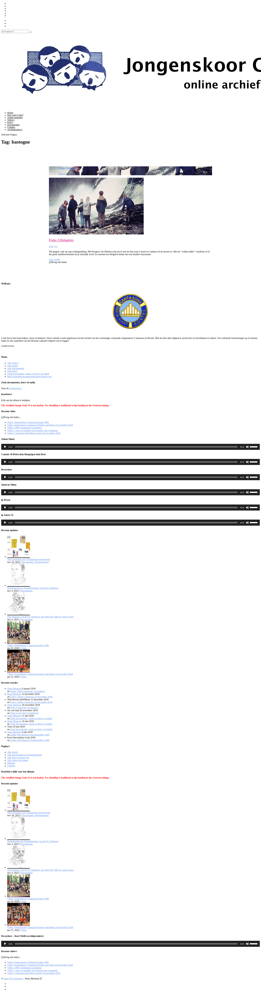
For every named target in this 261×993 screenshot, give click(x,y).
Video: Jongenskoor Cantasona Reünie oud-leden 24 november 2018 (40, 425)
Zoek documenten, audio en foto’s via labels (28, 13)
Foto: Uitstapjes (68, 168)
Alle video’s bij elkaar (17, 760)
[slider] (254, 446)
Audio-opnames (15, 117)
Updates (11, 127)
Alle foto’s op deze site (18, 757)
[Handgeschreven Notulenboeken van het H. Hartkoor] (18, 585)
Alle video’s (13, 3)
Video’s (10, 120)
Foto (61, 174)
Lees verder (54, 259)
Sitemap (11, 763)
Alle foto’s (12, 11)
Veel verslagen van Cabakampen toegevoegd (28, 559)
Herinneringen (42, 562)
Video (24, 648)
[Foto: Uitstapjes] (96, 233)
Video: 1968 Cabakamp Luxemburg (24, 427)
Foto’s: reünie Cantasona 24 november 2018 (31, 696)
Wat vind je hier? (15, 115)
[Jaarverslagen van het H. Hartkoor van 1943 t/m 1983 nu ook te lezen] (18, 614)
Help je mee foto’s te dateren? (24, 707)
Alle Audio (12, 6)
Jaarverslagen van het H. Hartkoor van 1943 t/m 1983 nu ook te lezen (40, 616)
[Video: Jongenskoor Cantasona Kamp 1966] (18, 642)
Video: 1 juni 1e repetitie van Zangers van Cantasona (32, 430)
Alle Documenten (15, 8)
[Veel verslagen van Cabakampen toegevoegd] (18, 556)
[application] (130, 447)
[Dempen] (247, 446)
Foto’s (10, 122)
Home (10, 112)
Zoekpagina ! (15, 388)
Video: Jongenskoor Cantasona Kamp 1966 (28, 422)
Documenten (13, 124)
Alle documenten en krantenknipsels (24, 755)
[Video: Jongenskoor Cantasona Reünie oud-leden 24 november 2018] (18, 671)
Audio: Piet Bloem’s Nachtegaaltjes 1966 (29, 735)
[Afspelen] (5, 446)
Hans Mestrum (14, 688)
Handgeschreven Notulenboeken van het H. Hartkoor (32, 588)
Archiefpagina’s (14, 129)
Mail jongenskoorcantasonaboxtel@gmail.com (29, 15)
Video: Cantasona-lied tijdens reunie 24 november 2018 (33, 433)
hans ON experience (13, 978)
